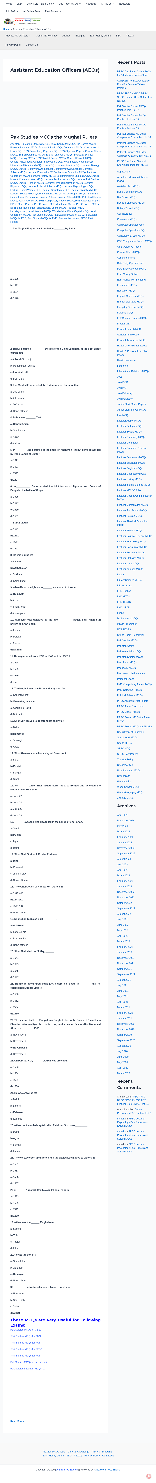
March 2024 (123, 831)
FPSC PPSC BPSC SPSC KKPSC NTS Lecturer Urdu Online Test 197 (133, 1100)
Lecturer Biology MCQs (129, 426)
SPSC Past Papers (127, 754)
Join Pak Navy (125, 398)
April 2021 (122, 1002)
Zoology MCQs (125, 798)
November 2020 (126, 1029)
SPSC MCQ (123, 748)
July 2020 (122, 1051)
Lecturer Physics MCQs (130, 530)
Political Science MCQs (130, 695)
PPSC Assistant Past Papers (132, 701)
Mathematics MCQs (127, 618)
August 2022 (124, 914)
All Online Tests (31, 11)
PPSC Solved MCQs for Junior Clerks (54, 204)
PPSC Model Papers (21, 204)
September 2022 (126, 908)
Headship (91, 3)
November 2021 (126, 963)
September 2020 (126, 1040)
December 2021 (126, 958)
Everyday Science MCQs (130, 307)
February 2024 (125, 837)
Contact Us (32, 44)
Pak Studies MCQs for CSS (68, 215)
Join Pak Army (125, 393)
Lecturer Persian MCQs (31, 183)
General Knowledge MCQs (47, 161)
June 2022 (123, 925)
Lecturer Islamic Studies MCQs (73, 176)
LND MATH (123, 596)
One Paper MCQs (68, 3)
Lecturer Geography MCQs (131, 474)
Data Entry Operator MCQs (131, 268)
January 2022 (124, 952)
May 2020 (122, 1062)
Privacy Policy (13, 44)
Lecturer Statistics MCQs (84, 190)
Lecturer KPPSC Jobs (129, 490)
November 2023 (126, 848)
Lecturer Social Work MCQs (25, 190)
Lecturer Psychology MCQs (78, 186)
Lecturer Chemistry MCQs (58, 169)
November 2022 (126, 897)
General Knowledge (47, 35)
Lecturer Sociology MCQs (55, 190)
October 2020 (124, 1035)
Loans (120, 613)
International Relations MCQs (26, 165)
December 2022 (126, 892)
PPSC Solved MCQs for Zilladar (134, 726)
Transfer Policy (75, 207)
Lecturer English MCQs (129, 468)
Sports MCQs (58, 207)
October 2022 (124, 903)
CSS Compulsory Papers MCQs (41, 151)
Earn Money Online (100, 35)
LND (19, 3)
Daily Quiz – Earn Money (40, 3)
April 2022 (122, 936)
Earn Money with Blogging (131, 279)
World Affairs (59, 211)
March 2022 (123, 941)
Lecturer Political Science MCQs (45, 186)
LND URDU (123, 607)
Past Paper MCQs (28, 200)
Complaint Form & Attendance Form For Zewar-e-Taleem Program (133, 84)
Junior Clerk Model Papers (131, 404)
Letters (120, 574)
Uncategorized (18, 211)
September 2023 (126, 853)
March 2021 (123, 1007)
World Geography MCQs (130, 792)
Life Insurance (124, 585)
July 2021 (122, 985)
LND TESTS (124, 602)
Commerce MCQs (73, 147)
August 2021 (124, 980)
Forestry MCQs (26, 158)
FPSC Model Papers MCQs (51, 158)
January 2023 (124, 886)
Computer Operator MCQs (131, 230)
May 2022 (122, 930)
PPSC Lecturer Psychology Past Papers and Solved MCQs (132, 1122)
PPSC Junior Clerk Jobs (130, 706)
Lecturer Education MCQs (72, 172)
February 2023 (125, 881)
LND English (124, 591)
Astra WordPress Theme (107, 1469)
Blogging (80, 35)
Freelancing (123, 323)
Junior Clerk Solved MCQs (131, 409)
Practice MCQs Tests (16, 35)
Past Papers (51, 11)
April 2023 (122, 870)
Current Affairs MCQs (128, 252)
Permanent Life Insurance (131, 673)
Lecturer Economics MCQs (42, 172)
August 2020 (124, 1046)
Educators (124, 3)
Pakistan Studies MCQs (130, 657)
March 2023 (123, 875)
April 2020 (122, 1068)
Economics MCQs (127, 285)
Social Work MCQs (127, 737)
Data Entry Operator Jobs (130, 263)
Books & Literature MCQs (24, 147)
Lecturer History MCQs (43, 176)
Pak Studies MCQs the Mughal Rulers (53, 137)
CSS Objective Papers (72, 151)
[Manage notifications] (148, 1476)
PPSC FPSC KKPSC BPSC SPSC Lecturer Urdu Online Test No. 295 (134, 97)
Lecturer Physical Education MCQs (64, 183)
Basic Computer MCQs (62, 144)
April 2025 (122, 815)
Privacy (130, 35)
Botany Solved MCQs (50, 147)
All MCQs (106, 3)
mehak (120, 1118)
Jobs (119, 376)
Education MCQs (126, 290)
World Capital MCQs (78, 211)
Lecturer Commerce (127, 442)
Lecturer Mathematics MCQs (60, 179)
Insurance (122, 365)
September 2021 (126, 974)
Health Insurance (126, 360)
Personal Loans (125, 679)
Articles (66, 35)
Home (8, 3)
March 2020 (123, 1073)
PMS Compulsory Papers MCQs (56, 200)
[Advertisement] (55, 104)
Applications (124, 171)
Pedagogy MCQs (126, 668)
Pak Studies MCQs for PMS (42, 218)
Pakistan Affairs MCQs (69, 197)
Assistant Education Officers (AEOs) (29, 144)
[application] (79, 4)
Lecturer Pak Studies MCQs (132, 510)
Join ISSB (122, 382)
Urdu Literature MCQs (39, 211)
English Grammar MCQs (31, 154)
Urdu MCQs (123, 776)
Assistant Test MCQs (128, 186)
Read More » (17, 1421)
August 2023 (124, 859)
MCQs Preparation (73, 193)
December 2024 (126, 820)
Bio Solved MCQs (86, 144)
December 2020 (126, 1024)
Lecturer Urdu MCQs (128, 563)
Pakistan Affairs (47, 197)
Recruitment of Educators (36, 207)
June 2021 (123, 991)
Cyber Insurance (126, 257)
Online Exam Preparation (24, 197)
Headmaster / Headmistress (79, 161)
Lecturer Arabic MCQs (68, 165)
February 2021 (125, 1013)
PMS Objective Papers (87, 200)
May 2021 (122, 996)
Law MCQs (49, 165)
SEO (118, 35)
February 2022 (125, 947)
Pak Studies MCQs (42, 215)
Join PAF (10, 11)
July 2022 (122, 919)
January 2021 (124, 1018)
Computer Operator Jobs (130, 224)
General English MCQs (79, 158)
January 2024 (124, 842)
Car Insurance (124, 213)
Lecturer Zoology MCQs (23, 193)
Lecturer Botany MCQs (30, 169)
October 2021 (124, 969)
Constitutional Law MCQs (131, 235)
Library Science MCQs (49, 193)
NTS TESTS (91, 193)
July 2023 (122, 864)
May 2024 (122, 826)
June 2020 (123, 1057)
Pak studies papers (69, 218)
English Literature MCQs (59, 154)
